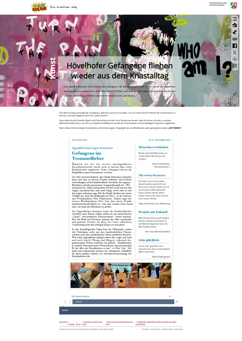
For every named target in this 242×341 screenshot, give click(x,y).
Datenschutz (167, 329)
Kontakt (145, 329)
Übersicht (179, 329)
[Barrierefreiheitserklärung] (235, 41)
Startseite (63, 322)
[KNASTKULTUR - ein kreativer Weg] (54, 7)
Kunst (78, 324)
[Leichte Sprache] (235, 27)
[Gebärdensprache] (235, 34)
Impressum (155, 329)
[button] (65, 302)
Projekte (71, 324)
